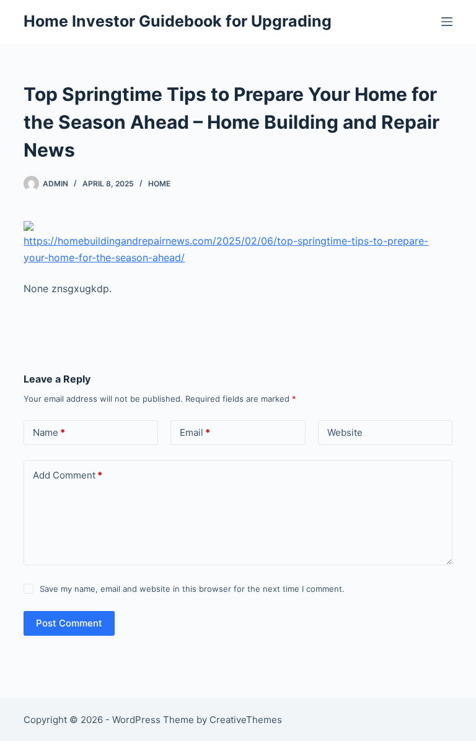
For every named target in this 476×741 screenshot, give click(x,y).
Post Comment (69, 623)
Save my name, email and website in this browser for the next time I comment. (192, 589)
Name (49, 432)
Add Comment (67, 475)
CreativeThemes (245, 720)
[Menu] (446, 21)
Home (159, 183)
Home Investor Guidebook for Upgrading (178, 21)
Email (195, 432)
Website (345, 432)
